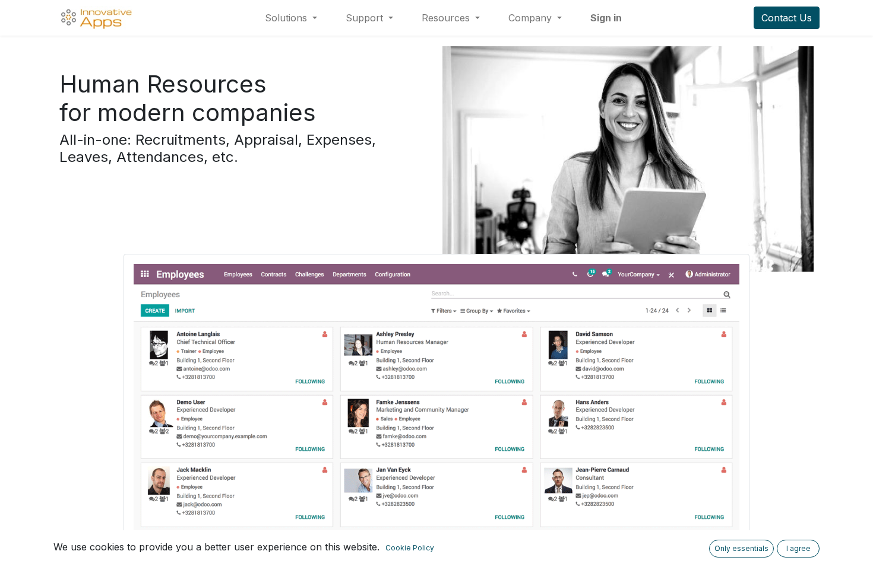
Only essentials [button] (741, 548)
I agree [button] (798, 548)
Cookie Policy (409, 547)
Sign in (606, 18)
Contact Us (786, 18)
